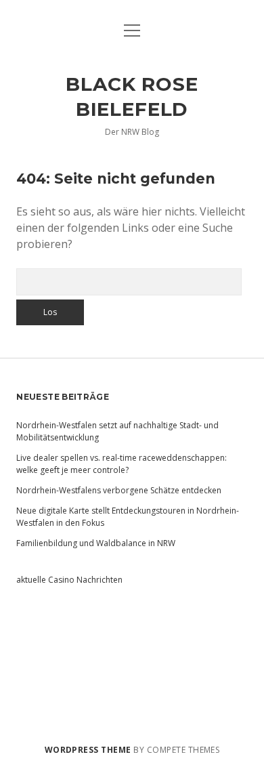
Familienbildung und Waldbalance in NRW (95, 543)
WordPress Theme (88, 750)
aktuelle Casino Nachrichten (69, 579)
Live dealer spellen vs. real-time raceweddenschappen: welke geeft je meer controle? (121, 464)
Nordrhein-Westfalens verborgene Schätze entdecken (118, 490)
